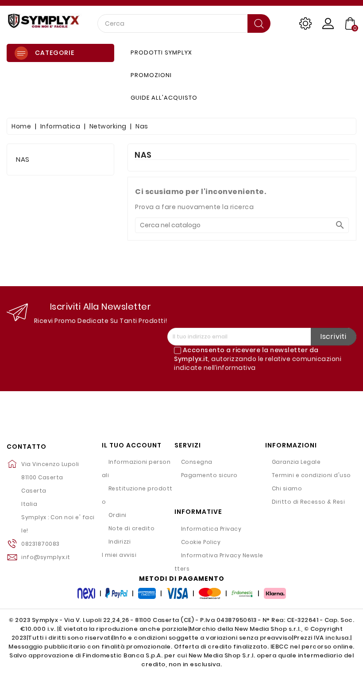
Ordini (117, 515)
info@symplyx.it (45, 557)
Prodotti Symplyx (161, 52)
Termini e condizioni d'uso (311, 475)
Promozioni (151, 75)
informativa (236, 367)
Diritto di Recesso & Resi (308, 501)
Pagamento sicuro (209, 475)
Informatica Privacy (211, 528)
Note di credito (131, 528)
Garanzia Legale (296, 462)
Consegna (196, 462)
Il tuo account (132, 445)
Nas (23, 159)
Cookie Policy (201, 542)
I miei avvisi (119, 555)
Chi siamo (287, 488)
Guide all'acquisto (164, 97)
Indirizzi (119, 541)
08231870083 (40, 544)
